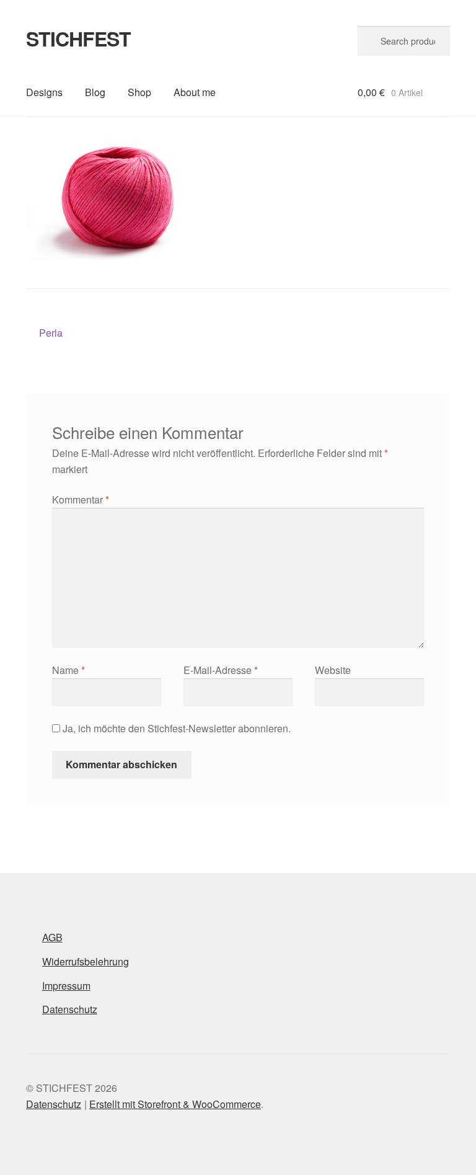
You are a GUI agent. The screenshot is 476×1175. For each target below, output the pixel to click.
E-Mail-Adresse (220, 670)
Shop (139, 92)
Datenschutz (69, 1009)
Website (333, 670)
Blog (95, 92)
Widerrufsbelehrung (85, 961)
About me (195, 92)
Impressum (66, 985)
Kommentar (80, 499)
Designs (44, 92)
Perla (50, 333)
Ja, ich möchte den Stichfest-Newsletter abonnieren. (175, 728)
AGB (52, 937)
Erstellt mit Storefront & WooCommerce (175, 1104)
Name (68, 670)
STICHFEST (78, 38)
